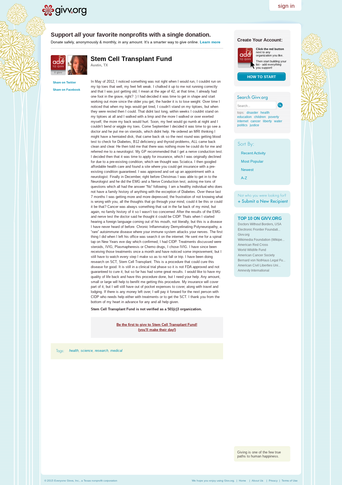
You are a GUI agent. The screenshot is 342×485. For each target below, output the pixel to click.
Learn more (210, 42)
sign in (286, 6)
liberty (267, 121)
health (74, 351)
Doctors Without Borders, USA (259, 224)
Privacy (273, 480)
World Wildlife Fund (252, 250)
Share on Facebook (66, 89)
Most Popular (252, 161)
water (278, 121)
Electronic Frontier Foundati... (259, 229)
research (101, 351)
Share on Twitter (64, 82)
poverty (273, 117)
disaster (252, 112)
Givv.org (244, 234)
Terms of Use (290, 480)
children (260, 117)
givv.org (64, 10)
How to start (261, 77)
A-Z (244, 178)
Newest (247, 169)
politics (242, 125)
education (244, 117)
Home (242, 480)
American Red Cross (253, 245)
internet (242, 121)
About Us (257, 480)
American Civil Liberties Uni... (259, 265)
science (87, 351)
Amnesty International (253, 270)
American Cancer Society (256, 255)
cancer (256, 121)
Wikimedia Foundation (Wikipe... (261, 240)
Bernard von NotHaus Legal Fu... (261, 260)
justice (254, 125)
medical (116, 351)
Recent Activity (253, 153)
